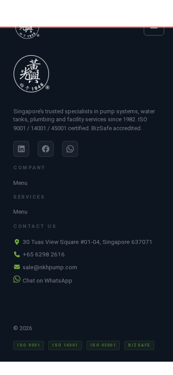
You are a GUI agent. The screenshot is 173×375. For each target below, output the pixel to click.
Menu (20, 183)
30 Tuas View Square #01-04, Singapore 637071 (88, 241)
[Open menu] (154, 26)
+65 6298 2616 (44, 254)
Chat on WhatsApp (47, 280)
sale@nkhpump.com (50, 267)
